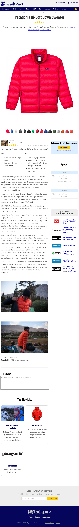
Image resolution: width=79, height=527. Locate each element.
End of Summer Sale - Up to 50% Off (69, 260)
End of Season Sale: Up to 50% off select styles (69, 221)
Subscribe (52, 498)
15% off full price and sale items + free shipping (68, 268)
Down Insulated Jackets (49, 13)
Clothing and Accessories (30, 13)
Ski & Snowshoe (37, 9)
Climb (14, 9)
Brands (63, 9)
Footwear (47, 9)
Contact (37, 517)
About (31, 517)
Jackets (40, 13)
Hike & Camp (6, 9)
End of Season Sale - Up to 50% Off (69, 238)
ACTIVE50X (72, 271)
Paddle (21, 9)
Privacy (58, 523)
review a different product (65, 150)
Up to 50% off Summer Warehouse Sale (68, 253)
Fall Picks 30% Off (69, 246)
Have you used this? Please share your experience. (17, 377)
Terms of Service (49, 523)
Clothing (55, 9)
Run (27, 9)
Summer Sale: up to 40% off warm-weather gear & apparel (69, 230)
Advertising (46, 517)
